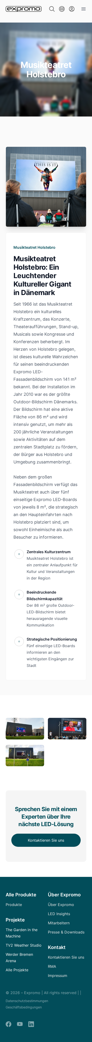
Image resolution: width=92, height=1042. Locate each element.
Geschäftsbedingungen (24, 1007)
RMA (52, 966)
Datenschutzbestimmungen (27, 1001)
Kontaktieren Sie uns (46, 840)
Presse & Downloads (66, 932)
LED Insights (59, 913)
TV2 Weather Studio (24, 945)
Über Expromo (61, 904)
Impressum (57, 975)
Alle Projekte (17, 970)
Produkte (14, 904)
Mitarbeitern (59, 923)
